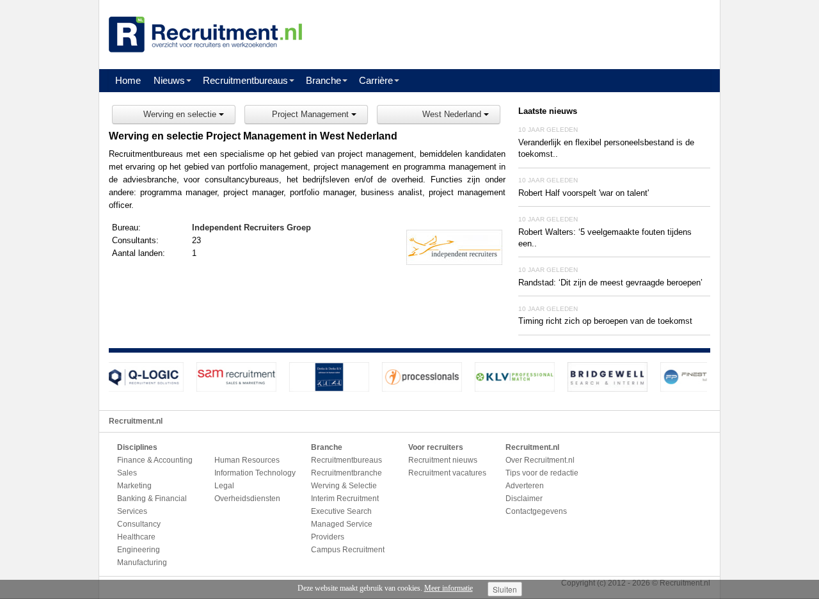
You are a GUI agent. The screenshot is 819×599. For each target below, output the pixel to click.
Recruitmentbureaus (245, 80)
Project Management (311, 114)
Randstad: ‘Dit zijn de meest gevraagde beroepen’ (610, 282)
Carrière (376, 80)
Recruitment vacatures (447, 472)
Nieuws (169, 80)
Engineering (138, 549)
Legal (224, 485)
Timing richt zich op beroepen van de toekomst (605, 321)
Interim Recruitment (345, 498)
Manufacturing (142, 562)
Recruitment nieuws (442, 460)
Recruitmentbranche (346, 472)
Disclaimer (524, 498)
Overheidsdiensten (247, 498)
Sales (127, 472)
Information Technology (255, 472)
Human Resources (247, 460)
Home (128, 80)
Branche (323, 80)
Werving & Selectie (344, 485)
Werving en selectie (181, 114)
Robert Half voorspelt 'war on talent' (583, 193)
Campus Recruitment (348, 549)
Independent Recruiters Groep (251, 227)
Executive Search (341, 511)
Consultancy (139, 524)
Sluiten (505, 589)
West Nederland (453, 114)
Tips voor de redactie (541, 472)
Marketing (134, 485)
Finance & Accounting (155, 460)
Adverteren (524, 485)
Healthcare (136, 536)
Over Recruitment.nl (540, 460)
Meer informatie (448, 588)
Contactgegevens (536, 511)
